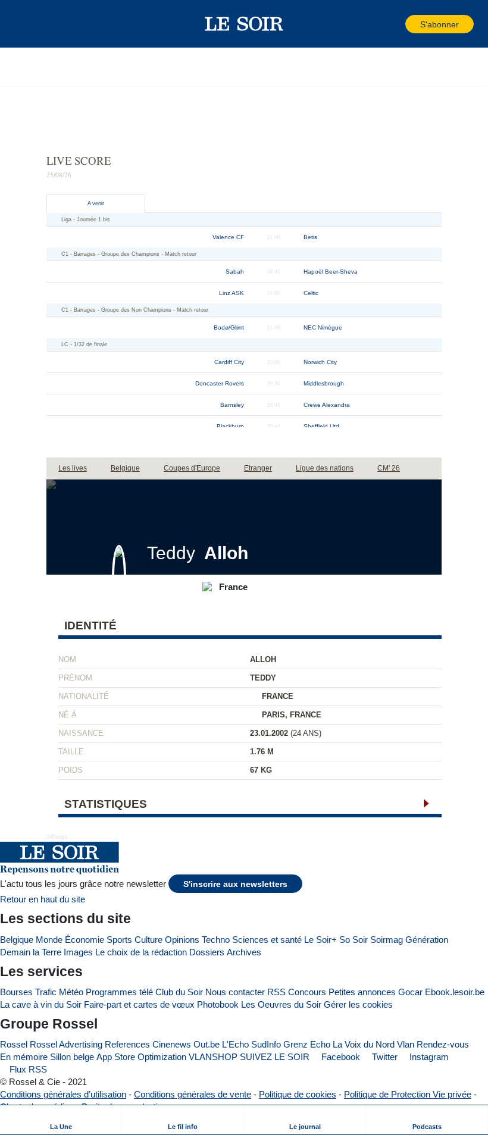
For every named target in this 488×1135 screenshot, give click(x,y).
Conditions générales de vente (192, 1094)
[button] (29, 24)
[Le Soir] (244, 24)
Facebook (339, 1057)
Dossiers (206, 952)
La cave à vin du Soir (41, 1004)
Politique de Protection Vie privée (407, 1094)
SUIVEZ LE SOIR (274, 1057)
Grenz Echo (306, 1044)
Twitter (384, 1057)
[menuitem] (61, 1119)
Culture (148, 940)
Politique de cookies (297, 1094)
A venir (95, 203)
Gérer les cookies (358, 1004)
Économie (84, 940)
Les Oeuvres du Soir (281, 1004)
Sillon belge (72, 1057)
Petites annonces (362, 992)
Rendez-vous (443, 1044)
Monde (49, 940)
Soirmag (386, 940)
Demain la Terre (30, 952)
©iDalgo (57, 836)
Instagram (428, 1057)
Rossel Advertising (66, 1044)
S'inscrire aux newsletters (235, 884)
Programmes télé (119, 992)
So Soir (353, 940)
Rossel (13, 1044)
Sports (119, 940)
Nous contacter (235, 992)
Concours (307, 992)
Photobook (218, 1004)
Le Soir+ (320, 940)
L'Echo (235, 1044)
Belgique (16, 940)
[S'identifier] (395, 24)
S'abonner (439, 24)
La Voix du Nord (364, 1044)
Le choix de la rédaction (141, 952)
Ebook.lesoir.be (454, 992)
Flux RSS (27, 1069)
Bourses (16, 992)
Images (78, 952)
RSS (276, 992)
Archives (244, 952)
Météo (71, 992)
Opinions (182, 940)
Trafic (46, 992)
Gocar (410, 992)
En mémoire (24, 1057)
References (127, 1044)
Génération (426, 940)
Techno (216, 940)
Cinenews (171, 1044)
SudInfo (266, 1044)
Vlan (405, 1044)
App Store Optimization (141, 1057)
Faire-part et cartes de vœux (139, 1004)
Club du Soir (179, 992)
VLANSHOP (213, 1057)
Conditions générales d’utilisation (63, 1094)
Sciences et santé (267, 940)
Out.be (206, 1044)
